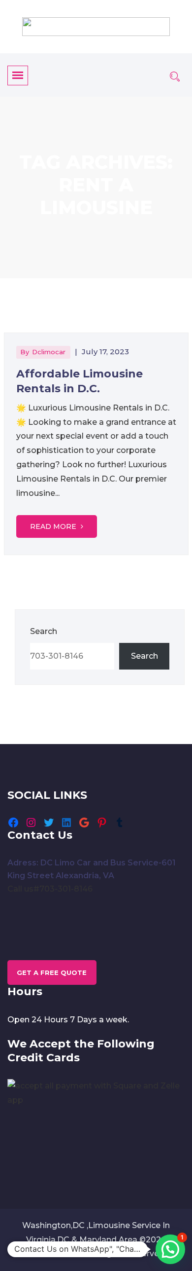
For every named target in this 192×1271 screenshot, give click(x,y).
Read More (54, 526)
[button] (170, 1249)
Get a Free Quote (52, 972)
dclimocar (48, 352)
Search (43, 631)
